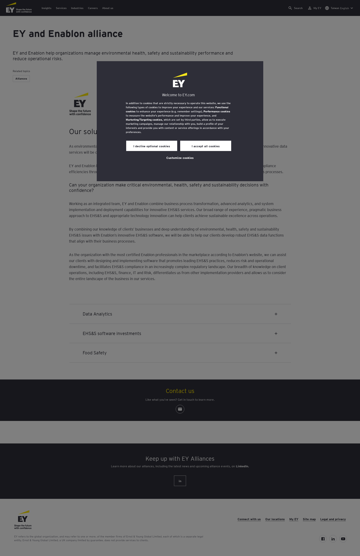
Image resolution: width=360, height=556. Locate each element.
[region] (180, 121)
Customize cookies (180, 158)
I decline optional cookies (151, 146)
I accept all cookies (206, 146)
